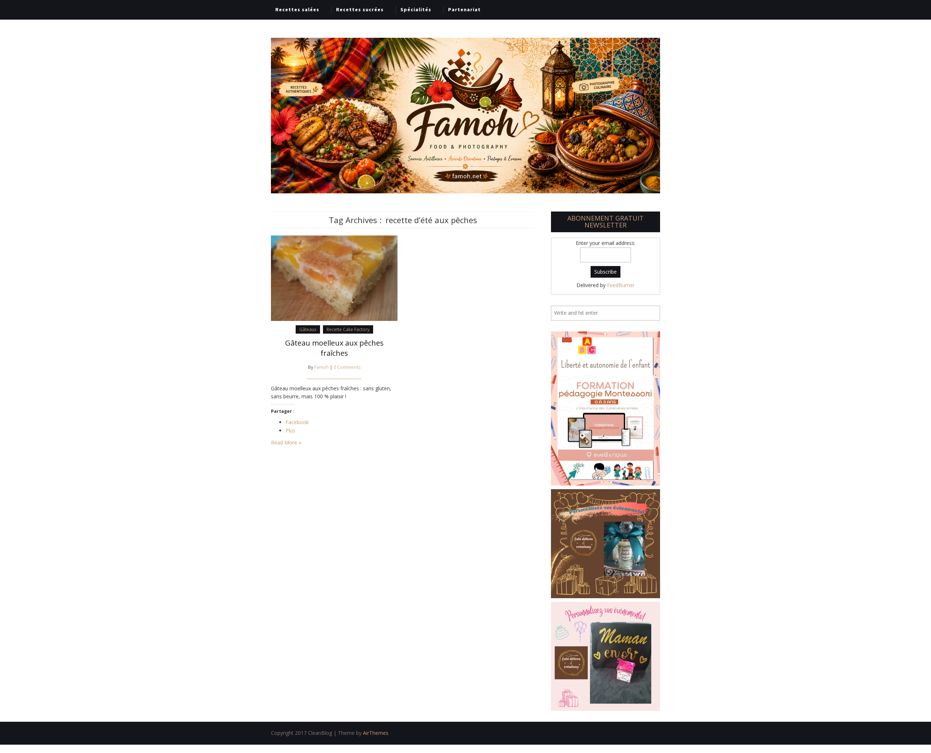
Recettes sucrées (360, 9)
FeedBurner (621, 285)
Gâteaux (307, 329)
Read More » (286, 442)
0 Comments (347, 367)
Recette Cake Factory (348, 329)
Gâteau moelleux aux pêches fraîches (334, 348)
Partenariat (464, 9)
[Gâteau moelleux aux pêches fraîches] (334, 277)
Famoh (321, 367)
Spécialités (415, 9)
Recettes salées (297, 9)
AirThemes (375, 732)
